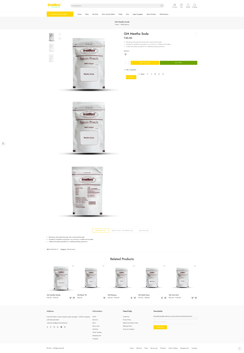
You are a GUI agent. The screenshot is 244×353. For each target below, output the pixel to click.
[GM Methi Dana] (152, 278)
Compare (95, 339)
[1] (51, 37)
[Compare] (59, 38)
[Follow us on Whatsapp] (65, 327)
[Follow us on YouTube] (61, 327)
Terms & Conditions (128, 329)
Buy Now (178, 63)
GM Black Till (82, 295)
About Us (95, 320)
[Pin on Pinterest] (155, 74)
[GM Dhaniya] (122, 278)
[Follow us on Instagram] (54, 327)
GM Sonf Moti (174, 295)
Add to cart (145, 63)
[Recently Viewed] (239, 348)
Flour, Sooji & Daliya (108, 14)
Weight (127, 51)
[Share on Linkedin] (159, 74)
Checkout (95, 329)
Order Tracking (97, 332)
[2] (88, 190)
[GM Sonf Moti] (183, 278)
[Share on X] (147, 74)
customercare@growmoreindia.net (57, 323)
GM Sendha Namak (53, 295)
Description (100, 230)
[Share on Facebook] (151, 74)
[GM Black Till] (91, 278)
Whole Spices (164, 14)
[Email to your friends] (163, 74)
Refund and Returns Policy (130, 323)
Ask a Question (131, 70)
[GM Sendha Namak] (61, 278)
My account (95, 326)
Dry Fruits (95, 14)
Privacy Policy (127, 320)
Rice (127, 14)
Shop (87, 14)
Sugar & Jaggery (138, 14)
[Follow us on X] (47, 327)
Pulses (120, 14)
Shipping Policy (127, 326)
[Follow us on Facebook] (50, 327)
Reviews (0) (144, 230)
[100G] (125, 55)
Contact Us (126, 317)
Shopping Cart (96, 336)
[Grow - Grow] (55, 6)
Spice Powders (151, 14)
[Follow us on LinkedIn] (58, 327)
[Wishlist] (59, 34)
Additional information (122, 230)
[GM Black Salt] (196, 33)
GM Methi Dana (143, 295)
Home (79, 14)
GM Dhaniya (112, 295)
